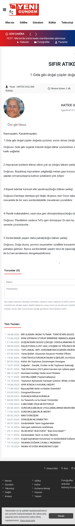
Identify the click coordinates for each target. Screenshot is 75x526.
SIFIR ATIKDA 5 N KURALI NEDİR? (31, 384)
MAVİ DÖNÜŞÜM (22, 415)
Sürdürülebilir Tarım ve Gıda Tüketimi (32, 434)
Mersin (9, 22)
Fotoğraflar (44, 42)
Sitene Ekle (52, 468)
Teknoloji (67, 22)
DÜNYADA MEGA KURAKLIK (28, 396)
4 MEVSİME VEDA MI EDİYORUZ (30, 404)
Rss (65, 468)
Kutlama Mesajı (42, 488)
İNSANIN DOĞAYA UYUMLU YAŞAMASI (34, 442)
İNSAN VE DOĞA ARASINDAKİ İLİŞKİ (32, 446)
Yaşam (38, 496)
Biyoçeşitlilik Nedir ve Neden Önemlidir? (34, 388)
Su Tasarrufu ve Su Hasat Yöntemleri (32, 400)
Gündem (38, 22)
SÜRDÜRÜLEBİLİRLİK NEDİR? (29, 411)
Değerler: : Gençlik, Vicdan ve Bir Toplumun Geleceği (40, 365)
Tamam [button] (61, 516)
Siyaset (38, 492)
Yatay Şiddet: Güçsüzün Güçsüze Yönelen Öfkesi (39, 353)
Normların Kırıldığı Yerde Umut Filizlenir (33, 373)
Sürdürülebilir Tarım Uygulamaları (30, 423)
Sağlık (8, 492)
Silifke (23, 22)
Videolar (24, 42)
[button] (31, 36)
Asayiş (8, 496)
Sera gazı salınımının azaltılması (30, 427)
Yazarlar (63, 42)
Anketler (65, 483)
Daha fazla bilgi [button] (27, 520)
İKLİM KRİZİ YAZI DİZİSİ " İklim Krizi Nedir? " (36, 430)
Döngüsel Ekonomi (23, 392)
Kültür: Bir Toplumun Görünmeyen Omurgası (36, 361)
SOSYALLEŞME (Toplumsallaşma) (31, 376)
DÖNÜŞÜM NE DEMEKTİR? (27, 419)
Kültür (52, 22)
